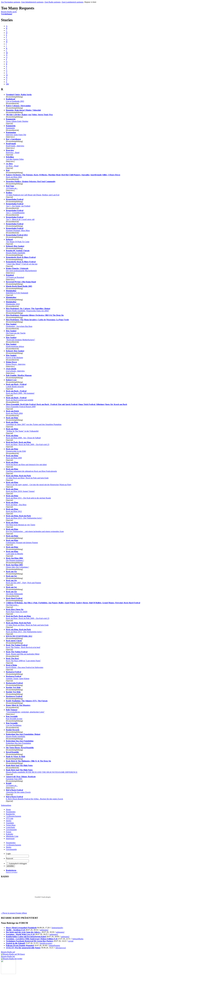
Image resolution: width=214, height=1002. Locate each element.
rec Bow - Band (12, 165)
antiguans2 (44, 930)
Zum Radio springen (52, 2)
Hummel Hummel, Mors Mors (18, 229)
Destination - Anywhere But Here (19, 325)
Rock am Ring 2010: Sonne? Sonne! (20, 490)
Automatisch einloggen (18, 863)
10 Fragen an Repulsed (15, 276)
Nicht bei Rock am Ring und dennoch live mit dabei (26, 463)
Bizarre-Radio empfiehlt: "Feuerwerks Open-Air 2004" (28, 309)
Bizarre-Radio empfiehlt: (17, 252)
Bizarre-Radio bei (8, 956)
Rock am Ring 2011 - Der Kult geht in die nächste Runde (28, 497)
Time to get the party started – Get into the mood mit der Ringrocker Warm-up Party (38, 483)
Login (8, 854)
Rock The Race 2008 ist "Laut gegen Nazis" (23, 659)
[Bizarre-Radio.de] (8, 973)
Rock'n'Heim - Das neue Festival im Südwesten (24, 666)
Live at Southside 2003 (15, 100)
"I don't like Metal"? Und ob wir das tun (21, 263)
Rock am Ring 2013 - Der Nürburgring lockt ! (24, 517)
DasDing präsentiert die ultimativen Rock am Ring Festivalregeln (31, 470)
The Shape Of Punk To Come (17, 240)
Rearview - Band (12, 151)
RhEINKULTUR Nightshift (17, 292)
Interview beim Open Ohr (16, 133)
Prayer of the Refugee (14, 356)
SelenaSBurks (77, 939)
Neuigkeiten (10, 812)
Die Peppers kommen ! (15, 559)
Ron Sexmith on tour (14, 717)
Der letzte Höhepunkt (14, 593)
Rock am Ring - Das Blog (16, 503)
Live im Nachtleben (13, 724)
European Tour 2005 (21, 778)
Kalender (9, 834)
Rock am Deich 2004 (14, 412)
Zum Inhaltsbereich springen (32, 2)
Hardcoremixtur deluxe (15, 345)
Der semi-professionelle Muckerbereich (21, 269)
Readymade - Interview (15, 145)
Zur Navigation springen (10, 2)
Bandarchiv (10, 814)
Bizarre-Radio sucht (9, 13)
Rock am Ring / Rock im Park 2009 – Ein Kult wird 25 (27, 443)
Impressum (10, 838)
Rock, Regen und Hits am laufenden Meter (23, 653)
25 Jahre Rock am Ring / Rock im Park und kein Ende (27, 477)
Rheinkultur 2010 (13, 303)
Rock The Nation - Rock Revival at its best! (23, 646)
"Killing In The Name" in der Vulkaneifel (22, 430)
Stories (8, 821)
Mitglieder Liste (12, 836)
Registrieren (11, 870)
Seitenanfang (6, 805)
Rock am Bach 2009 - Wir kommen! (20, 392)
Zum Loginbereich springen (72, 2)
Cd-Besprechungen (13, 816)
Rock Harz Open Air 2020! (16, 610)
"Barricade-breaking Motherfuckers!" (20, 338)
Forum (8, 832)
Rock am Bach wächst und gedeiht (19, 399)
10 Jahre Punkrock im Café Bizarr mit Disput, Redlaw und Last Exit (32, 194)
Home (8, 809)
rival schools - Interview (15, 370)
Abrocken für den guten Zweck (18, 791)
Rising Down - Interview (16, 363)
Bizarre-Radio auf (8, 952)
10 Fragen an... (12, 187)
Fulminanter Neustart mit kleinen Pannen (22, 541)
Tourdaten (10, 823)
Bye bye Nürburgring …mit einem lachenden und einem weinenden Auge (35, 530)
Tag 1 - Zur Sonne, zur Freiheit (18, 205)
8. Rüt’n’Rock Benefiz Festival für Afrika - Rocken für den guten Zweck (34, 798)
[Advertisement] (13, 986)
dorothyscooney (46, 943)
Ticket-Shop (10, 825)
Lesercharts (10, 827)
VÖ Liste (9, 818)
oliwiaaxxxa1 (60, 948)
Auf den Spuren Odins (15, 158)
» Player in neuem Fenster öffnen (14, 913)
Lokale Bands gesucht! (16, 385)
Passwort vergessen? (11, 872)
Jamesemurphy (57, 928)
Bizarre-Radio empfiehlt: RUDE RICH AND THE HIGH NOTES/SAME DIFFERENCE (41, 771)
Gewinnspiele (11, 830)
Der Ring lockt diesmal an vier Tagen (20, 523)
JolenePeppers (54, 945)
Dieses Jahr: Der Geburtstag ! (17, 566)
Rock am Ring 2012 (14, 510)
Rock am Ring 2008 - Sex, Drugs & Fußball (23, 437)
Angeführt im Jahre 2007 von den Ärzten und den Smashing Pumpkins (33, 423)
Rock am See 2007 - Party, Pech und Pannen (23, 581)
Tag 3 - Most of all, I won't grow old (20, 218)
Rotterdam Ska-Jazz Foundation (19, 742)
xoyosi (70, 941)
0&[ (7, 84)
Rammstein (10, 127)
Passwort (9, 858)
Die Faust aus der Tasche (16, 332)
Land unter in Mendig (14, 552)
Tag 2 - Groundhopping (15, 211)
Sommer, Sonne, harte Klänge (17, 677)
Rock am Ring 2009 (14, 457)
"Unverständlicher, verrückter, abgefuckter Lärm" (25, 711)
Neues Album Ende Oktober (17, 120)
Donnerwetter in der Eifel (16, 450)
